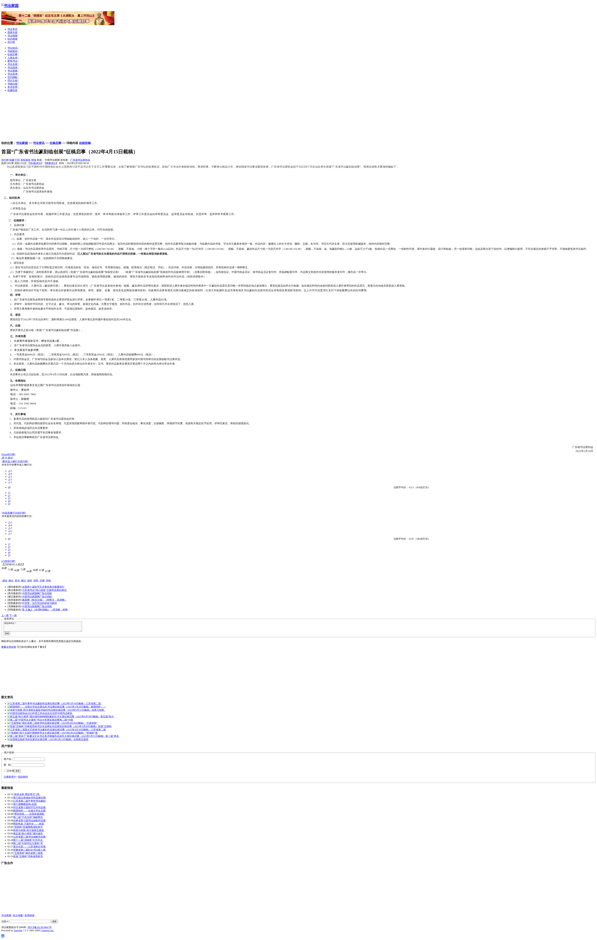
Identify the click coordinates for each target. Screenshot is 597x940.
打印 (17, 160)
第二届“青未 (112, 736)
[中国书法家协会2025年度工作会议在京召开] (32, 713)
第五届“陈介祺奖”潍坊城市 (28, 833)
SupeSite (18, 930)
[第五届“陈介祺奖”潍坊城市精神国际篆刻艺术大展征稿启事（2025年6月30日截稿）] (53, 716)
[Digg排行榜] (8, 454)
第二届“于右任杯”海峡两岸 (28, 817)
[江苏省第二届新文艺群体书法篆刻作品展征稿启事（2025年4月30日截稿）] (49, 729)
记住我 (10, 770)
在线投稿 (85, 143)
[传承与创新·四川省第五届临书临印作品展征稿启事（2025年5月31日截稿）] (49, 710)
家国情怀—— (98, 706)
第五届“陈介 (107, 716)
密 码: (7, 765)
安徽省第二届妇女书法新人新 (29, 850)
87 (10, 457)
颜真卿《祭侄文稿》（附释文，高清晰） (44, 600)
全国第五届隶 (81, 739)
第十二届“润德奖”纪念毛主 (28, 840)
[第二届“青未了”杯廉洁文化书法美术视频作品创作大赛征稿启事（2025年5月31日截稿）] (56, 736)
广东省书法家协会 (80, 160)
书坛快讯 (12, 48)
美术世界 (12, 87)
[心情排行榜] (8, 561)
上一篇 (5, 615)
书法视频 (12, 35)
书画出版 (12, 83)
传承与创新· (98, 710)
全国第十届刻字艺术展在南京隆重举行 (43, 586)
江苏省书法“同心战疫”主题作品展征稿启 (44, 590)
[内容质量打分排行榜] (14, 513)
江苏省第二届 (93, 703)
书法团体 (12, 67)
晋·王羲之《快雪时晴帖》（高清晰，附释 (45, 609)
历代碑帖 (12, 77)
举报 (33, 160)
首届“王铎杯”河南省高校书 (28, 856)
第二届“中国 (66, 719)
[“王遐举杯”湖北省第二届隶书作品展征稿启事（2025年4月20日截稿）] (46, 723)
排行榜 (11, 42)
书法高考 (12, 74)
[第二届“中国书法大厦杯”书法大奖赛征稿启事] (33, 719)
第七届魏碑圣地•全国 (25, 804)
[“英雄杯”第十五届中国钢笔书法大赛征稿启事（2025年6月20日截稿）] (46, 733)
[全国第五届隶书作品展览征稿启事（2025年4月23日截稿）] (40, 739)
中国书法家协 (65, 713)
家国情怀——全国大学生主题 (29, 810)
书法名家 (12, 64)
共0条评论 (35, 163)
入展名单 (12, 57)
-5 (9, 471)
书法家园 (22, 143)
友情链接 (30, 915)
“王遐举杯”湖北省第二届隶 (28, 853)
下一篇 (13, 615)
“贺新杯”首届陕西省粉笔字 (28, 827)
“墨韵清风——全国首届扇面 (29, 814)
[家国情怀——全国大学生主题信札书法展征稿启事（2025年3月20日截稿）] (49, 706)
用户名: (8, 759)
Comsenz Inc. (47, 930)
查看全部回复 (8, 647)
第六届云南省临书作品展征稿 (29, 797)
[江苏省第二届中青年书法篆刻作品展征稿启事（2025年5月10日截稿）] (46, 703)
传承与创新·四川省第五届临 (28, 830)
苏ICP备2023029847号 (40, 927)
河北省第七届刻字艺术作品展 (29, 807)
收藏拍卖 (12, 90)
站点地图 (18, 915)
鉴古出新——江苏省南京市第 (29, 846)
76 (4, 457)
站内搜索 (12, 39)
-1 (9, 482)
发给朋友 (25, 160)
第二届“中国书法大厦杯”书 (28, 843)
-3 (9, 476)
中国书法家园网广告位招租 (37, 593)
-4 (9, 473)
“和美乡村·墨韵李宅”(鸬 (26, 794)
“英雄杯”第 (92, 733)
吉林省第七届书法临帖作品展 (29, 820)
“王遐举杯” (92, 723)
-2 (9, 479)
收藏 (11, 160)
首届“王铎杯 (105, 726)
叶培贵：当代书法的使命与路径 (39, 603)
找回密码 (23, 776)
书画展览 (12, 51)
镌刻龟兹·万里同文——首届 (28, 823)
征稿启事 (12, 54)
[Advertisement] (298, 116)
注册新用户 (10, 776)
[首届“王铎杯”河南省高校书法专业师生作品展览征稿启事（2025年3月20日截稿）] (52, 726)
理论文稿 (12, 80)
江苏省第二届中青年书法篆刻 (29, 801)
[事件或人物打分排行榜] (15, 461)
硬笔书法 (12, 61)
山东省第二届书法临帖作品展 (29, 836)
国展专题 (12, 32)
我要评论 (51, 163)
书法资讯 (12, 29)
